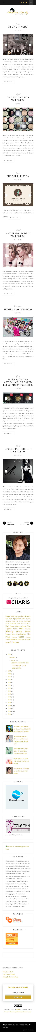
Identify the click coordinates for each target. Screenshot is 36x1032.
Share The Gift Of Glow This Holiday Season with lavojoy (21, 761)
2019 (9, 688)
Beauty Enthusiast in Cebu (11, 977)
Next (30, 45)
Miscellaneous (21, 634)
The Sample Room (18, 176)
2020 (9, 685)
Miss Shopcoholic (8, 972)
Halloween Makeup (25, 623)
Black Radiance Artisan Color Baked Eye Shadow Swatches (18, 382)
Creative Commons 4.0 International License (17, 1012)
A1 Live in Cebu (18, 27)
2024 (9, 674)
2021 (9, 682)
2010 (9, 714)
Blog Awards (17, 616)
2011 (9, 711)
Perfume (14, 637)
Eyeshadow (17, 619)
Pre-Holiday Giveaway (18, 309)
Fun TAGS (19, 621)
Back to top (27, 1030)
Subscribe (18, 997)
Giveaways (18, 307)
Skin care (14, 642)
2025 (9, 671)
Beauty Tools (10, 616)
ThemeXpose (22, 1024)
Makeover (27, 629)
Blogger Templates (7, 1024)
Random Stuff (16, 639)
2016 (9, 697)
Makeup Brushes (23, 632)
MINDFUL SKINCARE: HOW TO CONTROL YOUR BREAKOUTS (20, 665)
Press (18, 24)
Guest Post (9, 623)
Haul (7, 626)
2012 (9, 708)
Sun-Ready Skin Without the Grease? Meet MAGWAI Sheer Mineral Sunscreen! (22, 729)
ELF (7, 618)
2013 (9, 705)
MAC (18, 95)
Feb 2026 (12, 657)
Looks (15, 629)
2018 (9, 691)
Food (13, 621)
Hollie (18, 1009)
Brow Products (25, 616)
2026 (9, 654)
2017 (9, 694)
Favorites (8, 621)
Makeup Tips (10, 634)
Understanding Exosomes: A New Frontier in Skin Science (21, 771)
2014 (9, 702)
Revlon (24, 639)
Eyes (18, 377)
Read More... (8, 82)
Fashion (28, 618)
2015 (9, 700)
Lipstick (8, 629)
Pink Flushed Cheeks (9, 974)
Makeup (9, 631)
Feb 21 (13, 660)
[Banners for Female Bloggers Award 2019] (18, 849)
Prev (6, 45)
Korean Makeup (15, 626)
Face (23, 619)
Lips (28, 626)
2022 (9, 679)
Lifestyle (23, 626)
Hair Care (17, 623)
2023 (9, 676)
